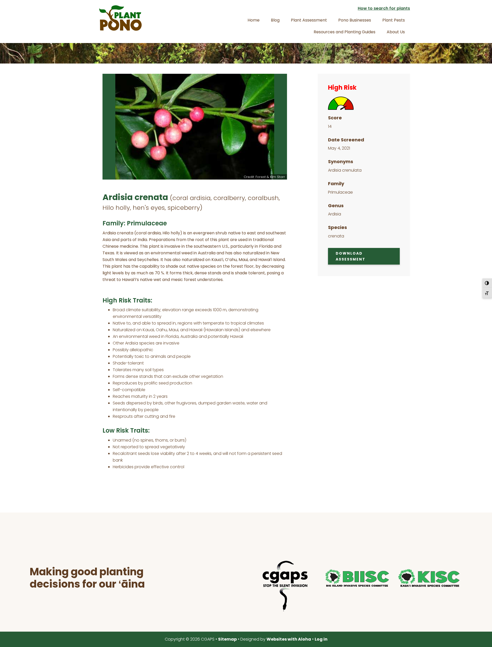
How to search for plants (384, 8)
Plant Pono (120, 18)
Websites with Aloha (288, 639)
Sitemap (227, 639)
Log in (321, 639)
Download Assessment (350, 256)
